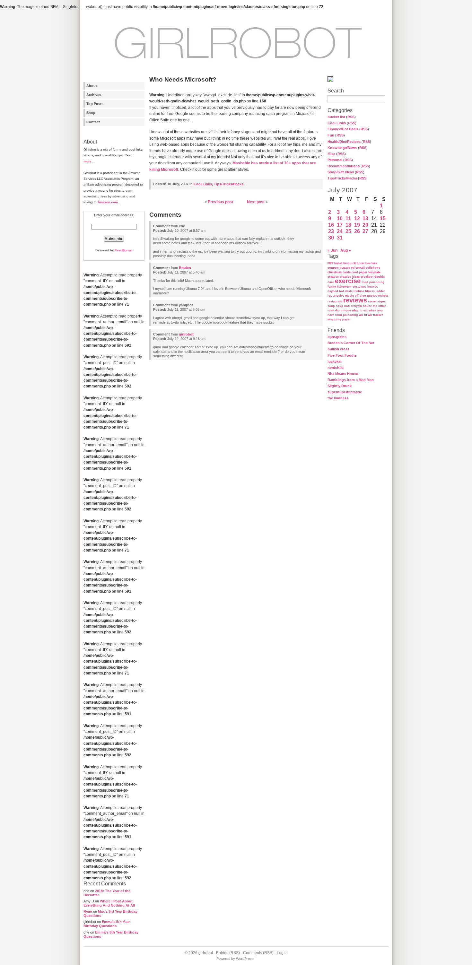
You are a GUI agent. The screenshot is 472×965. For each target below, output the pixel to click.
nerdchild (336, 367)
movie (349, 295)
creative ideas (350, 276)
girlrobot (186, 334)
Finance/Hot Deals (343, 129)
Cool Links (337, 123)
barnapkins (337, 337)
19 (357, 225)
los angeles (336, 295)
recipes (383, 295)
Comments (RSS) (258, 953)
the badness (338, 398)
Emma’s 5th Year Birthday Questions (106, 924)
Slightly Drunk (340, 386)
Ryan (87, 911)
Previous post (220, 202)
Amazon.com (108, 202)
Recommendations (344, 166)
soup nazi (343, 306)
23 (331, 231)
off (357, 295)
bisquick (349, 263)
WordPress (245, 959)
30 (331, 237)
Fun (331, 135)
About (91, 86)
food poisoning (373, 282)
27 (365, 231)
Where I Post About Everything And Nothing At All (109, 903)
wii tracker (375, 315)
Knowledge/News (342, 148)
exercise (348, 280)
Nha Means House (343, 374)
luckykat (335, 361)
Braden (185, 268)
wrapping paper (339, 319)
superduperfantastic (345, 392)
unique (346, 310)
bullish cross (338, 349)
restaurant (335, 301)
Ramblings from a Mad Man (351, 380)
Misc (331, 154)
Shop (90, 113)
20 (365, 225)
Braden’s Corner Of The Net (351, 343)
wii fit (363, 315)
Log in (282, 953)
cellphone (373, 267)
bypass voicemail (352, 267)
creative (333, 276)
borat (360, 263)
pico (363, 295)
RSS (350, 117)
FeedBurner (124, 250)
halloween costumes (351, 286)
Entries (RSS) (228, 953)
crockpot (367, 276)
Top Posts (94, 104)
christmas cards (339, 272)
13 (365, 218)
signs (382, 301)
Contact (93, 122)
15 (383, 218)
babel (338, 263)
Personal (335, 160)
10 (340, 218)
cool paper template (366, 272)
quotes (372, 295)
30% (330, 263)
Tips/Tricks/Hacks (342, 178)
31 (340, 237)
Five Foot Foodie (342, 355)
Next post (256, 202)
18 (348, 225)
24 (340, 231)
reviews (355, 300)
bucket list (336, 117)
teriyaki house (361, 306)
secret (372, 301)
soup (331, 306)
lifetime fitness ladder (369, 291)
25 (348, 231)
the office (379, 306)
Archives (93, 95)
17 (340, 225)
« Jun (332, 250)
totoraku (334, 310)
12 (357, 218)
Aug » (345, 250)
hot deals (346, 291)
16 (331, 225)
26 (357, 231)
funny (332, 286)
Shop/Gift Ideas (341, 172)
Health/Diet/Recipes (344, 141)
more (87, 161)
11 (348, 218)
